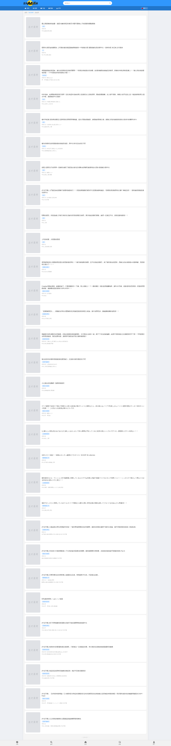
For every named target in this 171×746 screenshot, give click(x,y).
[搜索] (110, 3)
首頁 (28, 8)
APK (59, 8)
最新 (35, 8)
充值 (43, 8)
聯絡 (51, 8)
